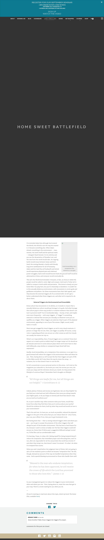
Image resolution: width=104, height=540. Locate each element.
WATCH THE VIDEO (52, 14)
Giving (61, 18)
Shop (86, 18)
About (12, 18)
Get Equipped (69, 18)
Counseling (37, 18)
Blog (29, 18)
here (37, 496)
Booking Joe (21, 18)
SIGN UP (52, 11)
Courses (79, 18)
